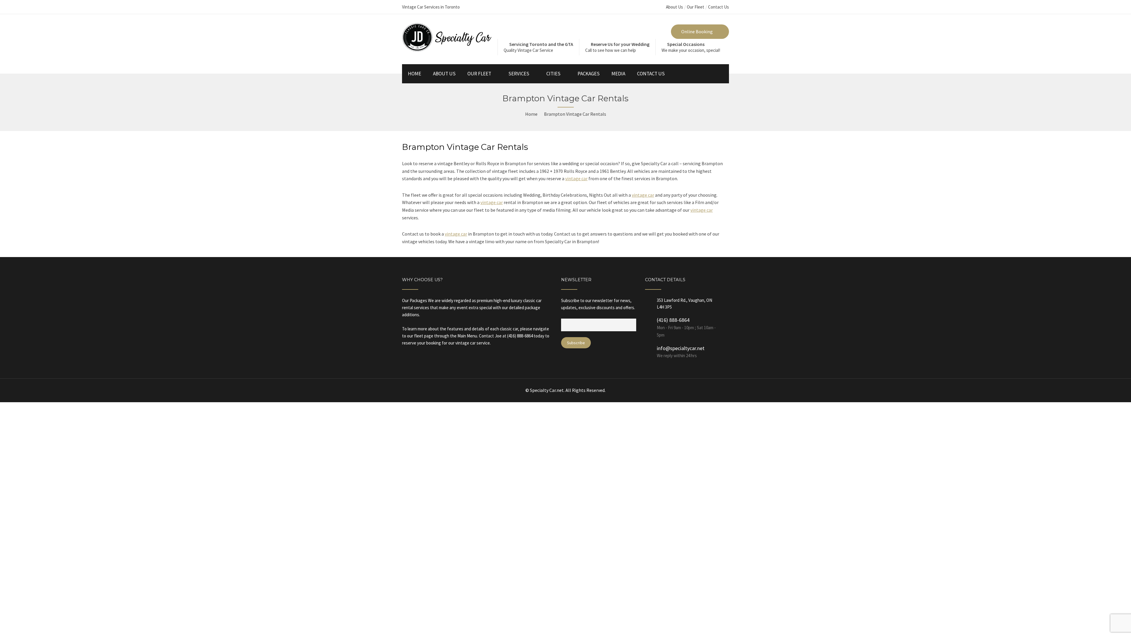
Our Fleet (695, 7)
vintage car (576, 178)
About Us (674, 7)
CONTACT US (651, 73)
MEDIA (618, 73)
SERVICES (518, 73)
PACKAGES (589, 73)
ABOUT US (444, 73)
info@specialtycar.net (681, 348)
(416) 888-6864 (673, 320)
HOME (414, 73)
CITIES (553, 73)
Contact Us (718, 7)
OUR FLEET (479, 73)
